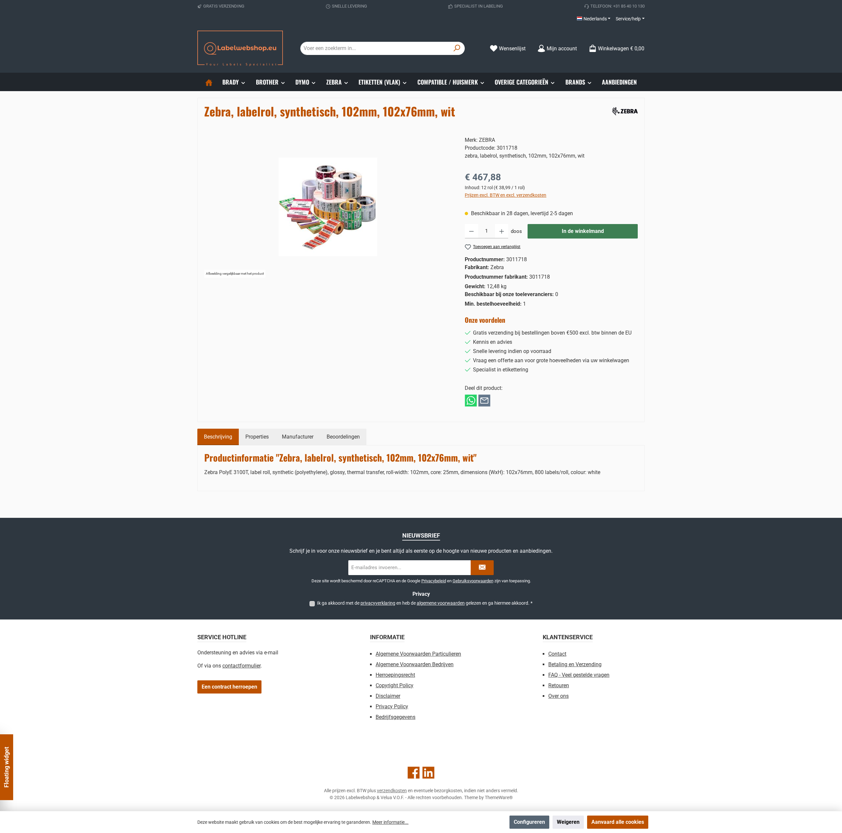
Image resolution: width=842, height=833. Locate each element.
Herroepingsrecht (395, 675)
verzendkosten (392, 790)
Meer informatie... (390, 822)
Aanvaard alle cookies (617, 822)
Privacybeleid (433, 580)
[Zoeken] (457, 48)
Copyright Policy (394, 685)
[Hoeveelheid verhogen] (501, 231)
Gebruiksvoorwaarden (473, 580)
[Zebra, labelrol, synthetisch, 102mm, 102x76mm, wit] (328, 207)
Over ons (558, 696)
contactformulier (241, 666)
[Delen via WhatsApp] (470, 400)
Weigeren (568, 822)
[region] (328, 207)
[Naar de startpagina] (240, 48)
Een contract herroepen (229, 687)
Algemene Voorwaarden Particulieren (418, 654)
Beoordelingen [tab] (343, 437)
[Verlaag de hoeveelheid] (471, 231)
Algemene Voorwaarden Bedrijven (415, 664)
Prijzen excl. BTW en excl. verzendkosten (505, 195)
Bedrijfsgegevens (395, 717)
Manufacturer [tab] (297, 437)
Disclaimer (388, 696)
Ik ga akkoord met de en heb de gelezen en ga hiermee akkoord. (424, 603)
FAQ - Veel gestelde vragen (578, 675)
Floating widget (6, 767)
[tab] (218, 437)
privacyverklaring (377, 603)
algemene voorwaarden (441, 603)
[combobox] (375, 48)
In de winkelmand (583, 231)
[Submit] (482, 567)
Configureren (529, 822)
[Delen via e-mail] (484, 400)
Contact (557, 654)
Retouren (558, 685)
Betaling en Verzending (575, 664)
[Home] (208, 82)
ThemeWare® (499, 797)
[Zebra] (624, 110)
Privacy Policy (392, 706)
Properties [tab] (257, 437)
